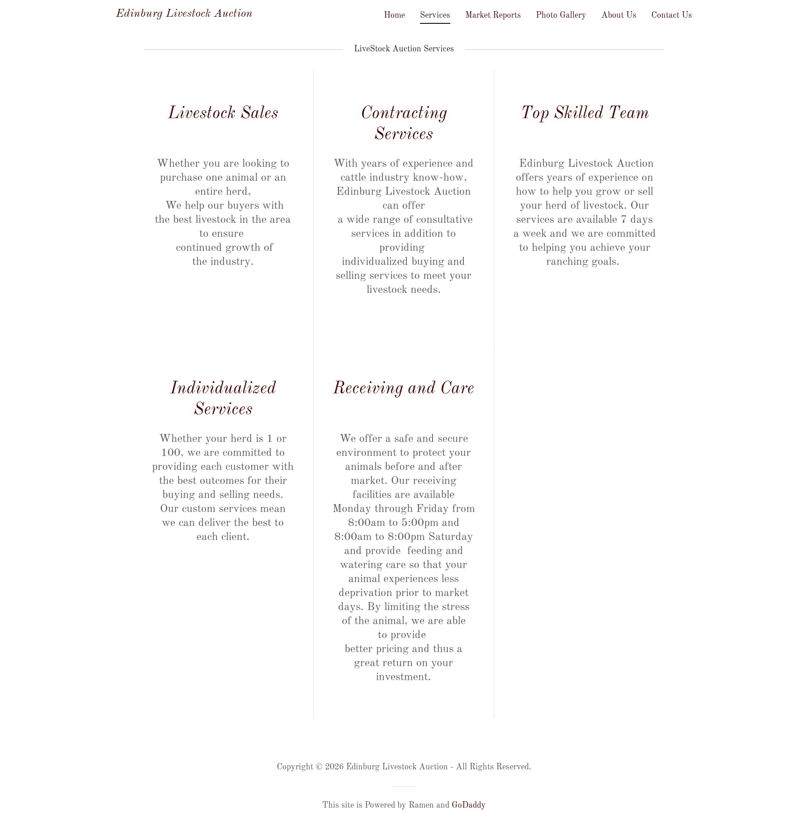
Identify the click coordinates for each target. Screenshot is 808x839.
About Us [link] (618, 15)
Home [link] (394, 15)
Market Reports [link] (493, 15)
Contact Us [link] (671, 15)
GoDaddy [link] (469, 805)
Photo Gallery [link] (561, 15)
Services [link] (435, 15)
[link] (184, 14)
